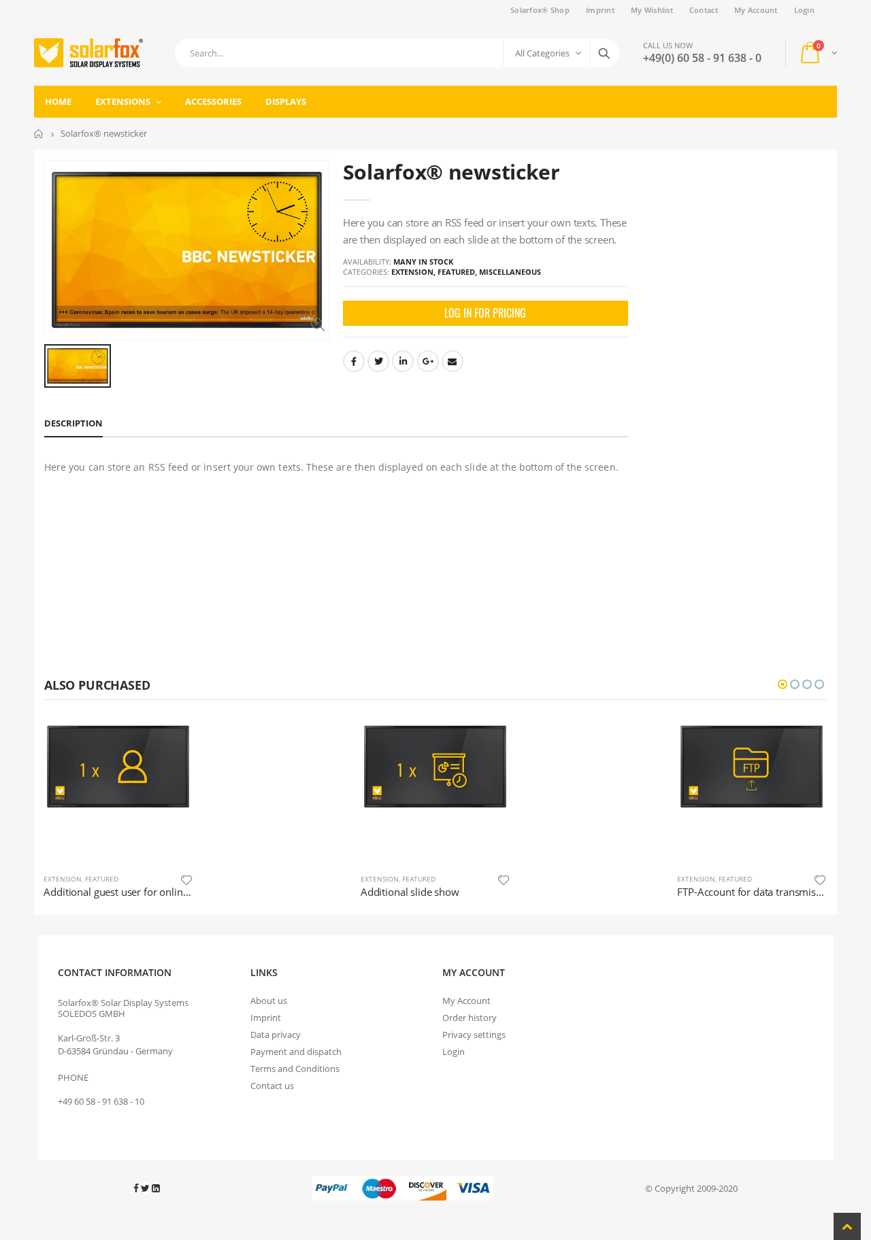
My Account (756, 10)
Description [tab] (73, 423)
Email (452, 361)
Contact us (272, 1085)
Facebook (354, 361)
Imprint (600, 10)
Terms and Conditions (295, 1068)
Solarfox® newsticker (451, 172)
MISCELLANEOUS (510, 271)
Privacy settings (474, 1034)
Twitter (378, 361)
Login (804, 10)
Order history (469, 1017)
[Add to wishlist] (350, 878)
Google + (428, 361)
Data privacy (275, 1034)
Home (39, 133)
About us (268, 1000)
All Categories (542, 53)
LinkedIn (403, 361)
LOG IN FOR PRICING (485, 313)
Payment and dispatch (296, 1051)
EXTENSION (412, 271)
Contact (703, 10)
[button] (782, 684)
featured (456, 271)
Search (604, 53)
